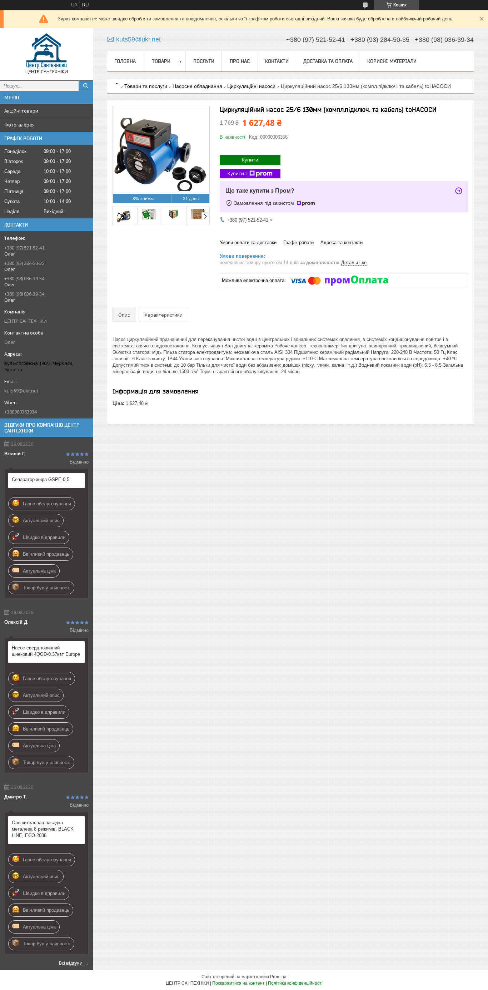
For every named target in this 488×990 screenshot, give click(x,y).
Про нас (240, 61)
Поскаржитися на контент (238, 983)
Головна (125, 61)
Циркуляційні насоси (251, 86)
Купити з (238, 173)
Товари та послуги (145, 86)
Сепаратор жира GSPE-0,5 (40, 479)
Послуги (203, 61)
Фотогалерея (19, 125)
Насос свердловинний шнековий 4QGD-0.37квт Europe (46, 651)
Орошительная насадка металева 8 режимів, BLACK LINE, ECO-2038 (43, 829)
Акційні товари (21, 111)
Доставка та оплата (328, 61)
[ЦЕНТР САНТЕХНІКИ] (46, 51)
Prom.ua (278, 976)
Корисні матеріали (392, 61)
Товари (161, 61)
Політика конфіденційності (295, 983)
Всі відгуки (71, 963)
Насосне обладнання (197, 86)
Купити (250, 160)
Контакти (277, 61)
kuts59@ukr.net (21, 390)
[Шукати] (86, 85)
